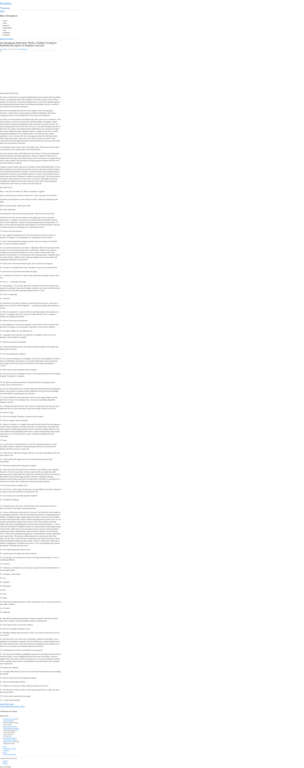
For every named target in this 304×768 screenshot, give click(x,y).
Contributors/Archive (9, 754)
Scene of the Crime (7, 704)
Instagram (5, 763)
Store (4, 30)
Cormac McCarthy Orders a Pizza (12, 706)
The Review (6, 35)
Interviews (6, 25)
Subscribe (6, 750)
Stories (5, 20)
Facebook (5, 761)
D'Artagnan (4, 49)
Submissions (6, 32)
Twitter (5, 762)
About (5, 747)
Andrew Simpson (8, 721)
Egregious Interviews (22, 49)
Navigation (5, 3)
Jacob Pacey (8, 741)
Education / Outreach (9, 748)
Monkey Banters (7, 27)
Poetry (5, 23)
